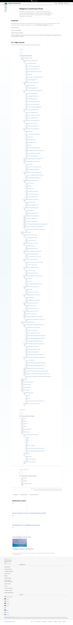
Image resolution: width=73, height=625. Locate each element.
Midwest (32, 23)
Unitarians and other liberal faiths (32, 434)
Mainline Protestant (27, 232)
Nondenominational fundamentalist (32, 96)
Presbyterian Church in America (31, 123)
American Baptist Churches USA (31, 237)
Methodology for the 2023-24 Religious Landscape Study (26, 525)
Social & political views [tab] (34, 494)
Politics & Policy (7, 566)
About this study (28, 16)
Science (5, 585)
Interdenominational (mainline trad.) (32, 253)
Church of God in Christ (30, 360)
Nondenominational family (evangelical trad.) (34, 90)
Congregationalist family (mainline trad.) (33, 294)
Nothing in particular (27, 483)
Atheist (25, 478)
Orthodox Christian (27, 384)
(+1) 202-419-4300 (7, 563)
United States (54, 23)
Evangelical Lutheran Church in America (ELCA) (34, 262)
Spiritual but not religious (30, 445)
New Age (27, 453)
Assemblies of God (29, 131)
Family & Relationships (8, 581)
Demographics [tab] (15, 494)
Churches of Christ (29, 164)
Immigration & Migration (8, 571)
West (43, 23)
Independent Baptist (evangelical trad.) (33, 66)
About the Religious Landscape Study (21, 537)
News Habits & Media (8, 590)
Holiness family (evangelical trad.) (32, 180)
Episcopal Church (29, 278)
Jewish (25, 418)
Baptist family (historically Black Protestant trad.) (35, 324)
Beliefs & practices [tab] (24, 494)
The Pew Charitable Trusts (59, 618)
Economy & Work (7, 583)
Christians (21, 49)
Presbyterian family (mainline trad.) (32, 267)
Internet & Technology (8, 588)
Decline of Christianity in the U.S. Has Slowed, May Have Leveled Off (29, 513)
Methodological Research (8, 592)
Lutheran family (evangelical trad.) (32, 109)
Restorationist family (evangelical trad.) (33, 161)
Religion (5, 575)
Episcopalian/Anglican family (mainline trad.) (34, 275)
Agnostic (25, 480)
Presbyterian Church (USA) (30, 270)
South (40, 23)
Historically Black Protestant (29, 322)
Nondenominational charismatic (31, 98)
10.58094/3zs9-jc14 (17, 554)
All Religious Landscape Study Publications (23, 549)
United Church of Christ (30, 297)
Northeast (36, 23)
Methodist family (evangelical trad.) (32, 82)
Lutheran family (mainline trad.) (32, 259)
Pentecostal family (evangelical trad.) (32, 128)
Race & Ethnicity (7, 573)
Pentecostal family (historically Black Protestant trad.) (35, 357)
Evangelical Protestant (28, 57)
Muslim (25, 421)
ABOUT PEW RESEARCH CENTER (9, 617)
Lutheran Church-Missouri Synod (32, 112)
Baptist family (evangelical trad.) (32, 60)
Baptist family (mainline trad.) (31, 234)
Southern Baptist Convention (31, 63)
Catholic (25, 379)
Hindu (25, 426)
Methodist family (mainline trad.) (32, 243)
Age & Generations (7, 578)
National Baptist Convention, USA (32, 330)
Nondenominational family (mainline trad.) (34, 251)
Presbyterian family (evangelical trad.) (33, 120)
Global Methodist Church (30, 85)
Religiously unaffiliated (23, 469)
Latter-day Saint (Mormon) (28, 381)
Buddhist (25, 423)
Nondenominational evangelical (31, 93)
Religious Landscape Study (14, 3)
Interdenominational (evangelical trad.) (33, 101)
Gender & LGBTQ (7, 580)
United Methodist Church (30, 245)
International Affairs (8, 569)
